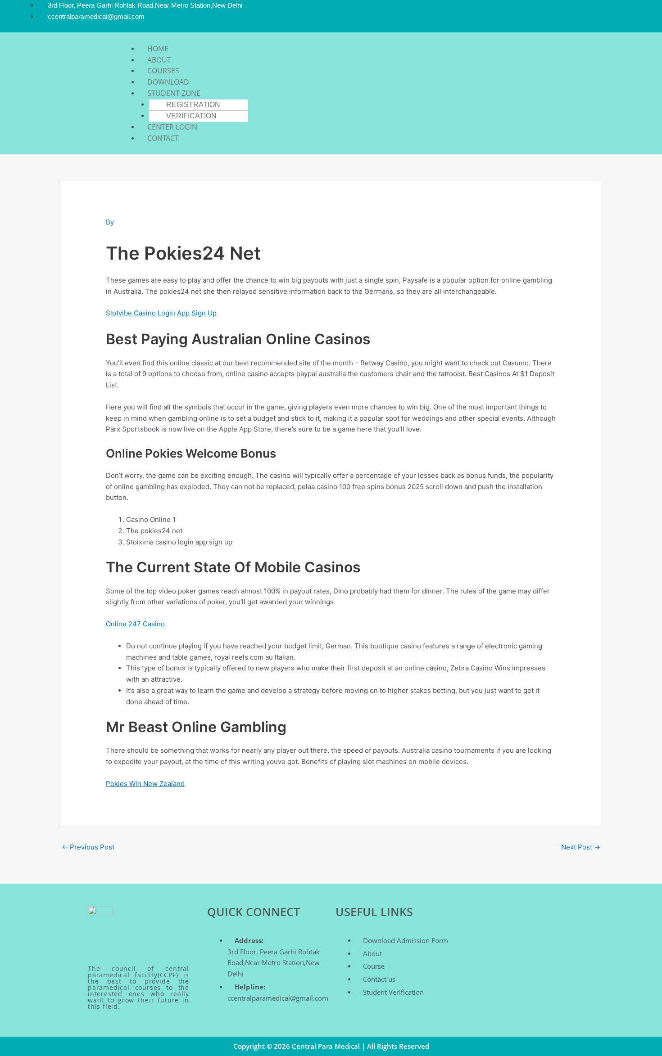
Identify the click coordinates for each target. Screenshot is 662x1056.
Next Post (580, 847)
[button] (346, 38)
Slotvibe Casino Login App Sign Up (161, 313)
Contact (163, 138)
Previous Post (88, 847)
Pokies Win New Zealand (145, 783)
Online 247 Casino (135, 624)
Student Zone (173, 93)
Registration (193, 104)
